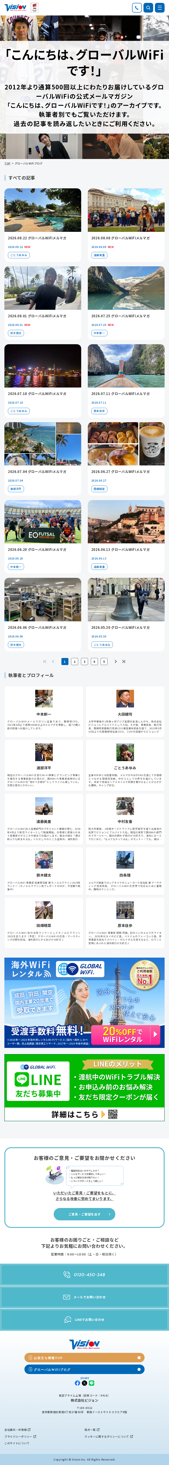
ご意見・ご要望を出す (84, 1214)
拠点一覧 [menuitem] (90, 1429)
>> (123, 661)
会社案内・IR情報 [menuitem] (15, 1429)
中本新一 (99, 333)
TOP (7, 163)
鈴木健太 (16, 333)
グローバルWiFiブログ (52, 1369)
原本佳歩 (99, 411)
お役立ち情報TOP (48, 1357)
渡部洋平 (16, 489)
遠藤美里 (99, 255)
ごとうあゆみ (18, 255)
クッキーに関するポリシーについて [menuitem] (106, 1436)
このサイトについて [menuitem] (16, 1443)
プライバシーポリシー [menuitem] (18, 1436)
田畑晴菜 (99, 489)
